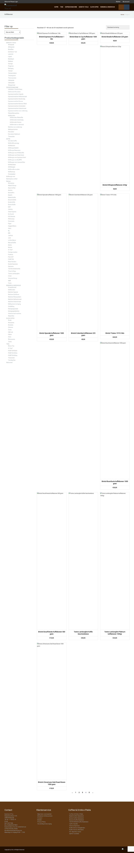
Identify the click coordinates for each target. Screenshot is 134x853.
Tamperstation (12, 73)
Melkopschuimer (13, 129)
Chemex (10, 327)
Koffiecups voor (10, 176)
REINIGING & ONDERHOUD (107, 7)
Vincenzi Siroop (12, 278)
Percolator (11, 131)
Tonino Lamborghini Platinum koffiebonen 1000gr (114, 633)
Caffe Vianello (73, 824)
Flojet (9, 223)
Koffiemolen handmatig (16, 120)
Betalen (39, 820)
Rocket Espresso (13, 264)
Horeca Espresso (74, 826)
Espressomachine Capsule (15, 94)
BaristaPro (11, 192)
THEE (61, 7)
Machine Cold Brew (13, 294)
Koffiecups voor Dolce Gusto (16, 155)
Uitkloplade (11, 82)
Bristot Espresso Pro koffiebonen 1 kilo (51, 38)
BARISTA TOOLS (84, 7)
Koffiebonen (11, 145)
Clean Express (12, 211)
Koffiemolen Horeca (15, 122)
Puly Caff (10, 257)
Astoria (10, 190)
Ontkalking (11, 306)
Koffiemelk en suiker (14, 169)
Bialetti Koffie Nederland (76, 816)
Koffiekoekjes (12, 164)
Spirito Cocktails (74, 833)
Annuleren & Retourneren (44, 816)
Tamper (10, 71)
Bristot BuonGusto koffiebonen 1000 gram (115, 482)
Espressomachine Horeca (15, 101)
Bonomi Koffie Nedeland (76, 820)
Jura (9, 238)
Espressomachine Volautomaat (17, 108)
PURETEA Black (12, 350)
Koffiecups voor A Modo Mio (16, 152)
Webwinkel (9, 362)
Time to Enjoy (12, 271)
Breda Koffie (11, 202)
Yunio (9, 283)
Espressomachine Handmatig (16, 99)
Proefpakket (11, 174)
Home (122, 14)
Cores (9, 329)
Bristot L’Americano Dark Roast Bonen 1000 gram (51, 783)
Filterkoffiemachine (13, 113)
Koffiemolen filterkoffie (16, 117)
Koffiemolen (11, 115)
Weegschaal (11, 85)
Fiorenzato (11, 221)
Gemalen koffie (12, 141)
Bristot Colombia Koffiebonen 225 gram (83, 334)
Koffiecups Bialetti (13, 148)
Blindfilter (11, 49)
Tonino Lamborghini (14, 273)
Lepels (10, 56)
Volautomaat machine (14, 313)
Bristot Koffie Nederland (76, 818)
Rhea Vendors (12, 261)
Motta (10, 245)
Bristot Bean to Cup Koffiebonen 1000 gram (83, 38)
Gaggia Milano (12, 226)
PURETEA (11, 259)
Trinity (10, 341)
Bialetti (10, 195)
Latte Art (10, 54)
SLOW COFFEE (94, 7)
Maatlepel (11, 59)
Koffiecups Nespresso (14, 150)
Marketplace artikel (11, 179)
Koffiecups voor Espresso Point (17, 157)
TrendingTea (11, 360)
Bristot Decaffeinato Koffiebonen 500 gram (51, 633)
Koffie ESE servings (13, 143)
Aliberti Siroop (12, 185)
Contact (39, 818)
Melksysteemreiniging (14, 304)
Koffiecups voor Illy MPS (15, 160)
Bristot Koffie (11, 204)
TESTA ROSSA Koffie (14, 269)
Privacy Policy (41, 822)
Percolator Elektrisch (14, 134)
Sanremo (10, 266)
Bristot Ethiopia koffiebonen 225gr (115, 185)
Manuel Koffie (12, 242)
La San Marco (12, 240)
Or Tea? (10, 249)
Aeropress (11, 183)
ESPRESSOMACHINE (71, 7)
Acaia (9, 320)
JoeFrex (10, 235)
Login (16, 1)
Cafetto (10, 209)
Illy (9, 230)
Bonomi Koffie (12, 200)
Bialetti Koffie (12, 197)
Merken (8, 181)
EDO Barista (11, 216)
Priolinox (10, 254)
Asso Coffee (11, 188)
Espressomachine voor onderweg (17, 111)
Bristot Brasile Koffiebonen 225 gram (115, 37)
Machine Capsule (13, 292)
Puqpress (11, 66)
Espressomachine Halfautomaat (17, 96)
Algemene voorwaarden (44, 814)
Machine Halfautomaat (14, 299)
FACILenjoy (11, 219)
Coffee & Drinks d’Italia (76, 814)
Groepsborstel (12, 287)
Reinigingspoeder (13, 308)
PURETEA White (12, 353)
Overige (10, 63)
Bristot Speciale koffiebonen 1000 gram (51, 334)
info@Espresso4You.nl (14, 821)
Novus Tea (11, 346)
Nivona (10, 247)
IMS (9, 233)
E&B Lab (10, 332)
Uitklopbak (11, 80)
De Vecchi (11, 214)
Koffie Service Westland (76, 829)
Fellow (10, 334)
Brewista (10, 325)
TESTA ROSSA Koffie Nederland (78, 822)
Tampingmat (12, 75)
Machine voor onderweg (15, 127)
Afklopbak (11, 44)
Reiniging (10, 68)
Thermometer (12, 78)
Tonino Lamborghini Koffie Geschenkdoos (83, 633)
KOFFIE (56, 7)
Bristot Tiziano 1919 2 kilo (115, 333)
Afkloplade (11, 47)
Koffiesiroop (11, 171)
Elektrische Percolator (14, 91)
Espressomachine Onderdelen (16, 106)
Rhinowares (11, 339)
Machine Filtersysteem (14, 297)
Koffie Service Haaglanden (77, 828)
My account (126, 1)
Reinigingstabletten (13, 311)
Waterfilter (11, 316)
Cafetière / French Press (15, 89)
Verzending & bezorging (44, 824)
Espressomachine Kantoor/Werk (17, 103)
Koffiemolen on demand (17, 124)
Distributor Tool (12, 52)
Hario (9, 228)
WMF (9, 280)
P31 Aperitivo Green (75, 832)
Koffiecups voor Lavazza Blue (16, 162)
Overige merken (12, 252)
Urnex (9, 276)
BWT (9, 207)
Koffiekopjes (11, 167)
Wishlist (118, 1)
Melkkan (10, 61)
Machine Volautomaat (14, 301)
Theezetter (11, 136)
